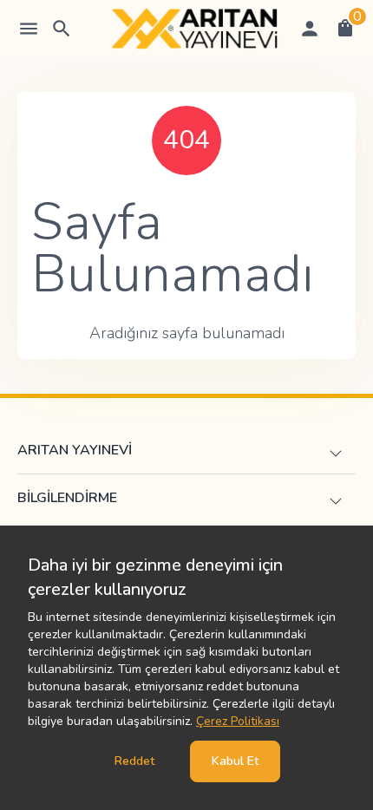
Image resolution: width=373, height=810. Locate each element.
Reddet (134, 761)
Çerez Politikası (237, 721)
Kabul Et (235, 761)
